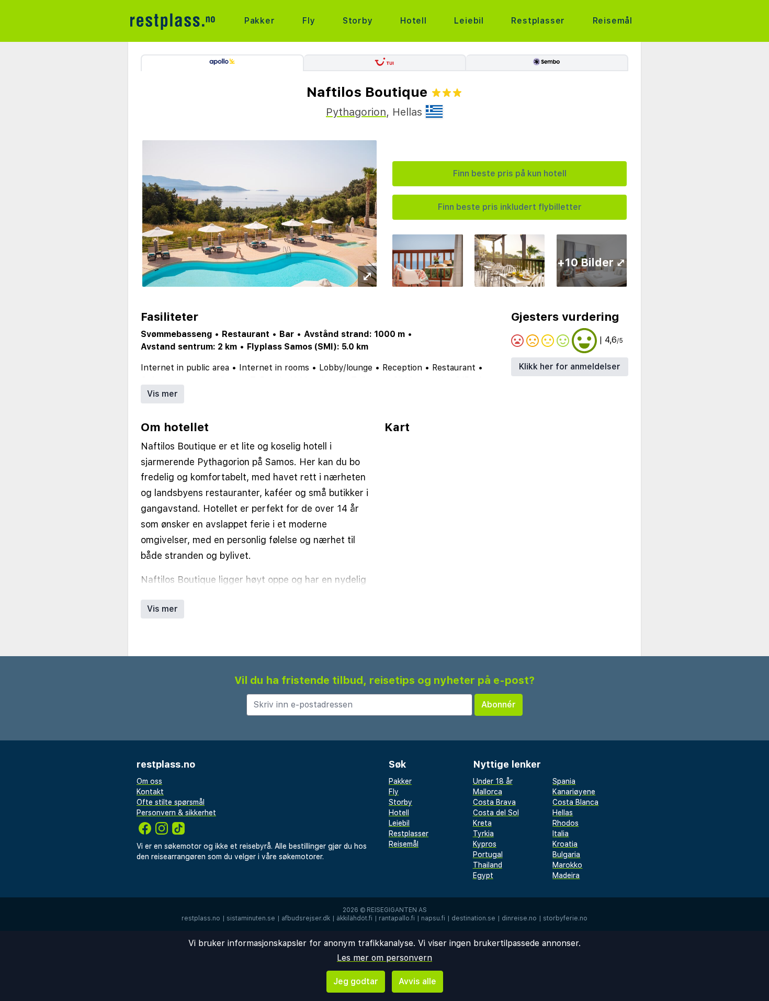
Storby (358, 21)
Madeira (566, 875)
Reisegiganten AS (397, 910)
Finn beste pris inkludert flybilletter (510, 207)
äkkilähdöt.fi (354, 918)
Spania (563, 781)
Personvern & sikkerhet (176, 812)
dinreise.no (519, 918)
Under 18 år (493, 781)
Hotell (413, 21)
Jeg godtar (355, 981)
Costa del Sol (496, 812)
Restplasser (538, 21)
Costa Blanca (575, 802)
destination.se (473, 918)
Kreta (482, 823)
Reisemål (612, 21)
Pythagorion (356, 112)
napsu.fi (433, 918)
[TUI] (385, 62)
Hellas (562, 812)
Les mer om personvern (384, 958)
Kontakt (150, 792)
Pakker (259, 21)
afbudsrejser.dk (305, 918)
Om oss (149, 781)
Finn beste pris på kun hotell (510, 173)
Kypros (484, 844)
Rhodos (565, 823)
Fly (308, 21)
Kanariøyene (573, 792)
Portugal (488, 854)
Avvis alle (417, 981)
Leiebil (469, 21)
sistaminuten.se (251, 918)
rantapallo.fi (397, 918)
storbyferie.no (565, 918)
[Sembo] (547, 62)
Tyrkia (483, 833)
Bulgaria (566, 854)
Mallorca (487, 792)
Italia (560, 833)
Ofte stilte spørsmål (171, 802)
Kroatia (565, 844)
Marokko (567, 865)
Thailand (487, 865)
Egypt (483, 875)
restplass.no (201, 918)
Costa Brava (494, 802)
